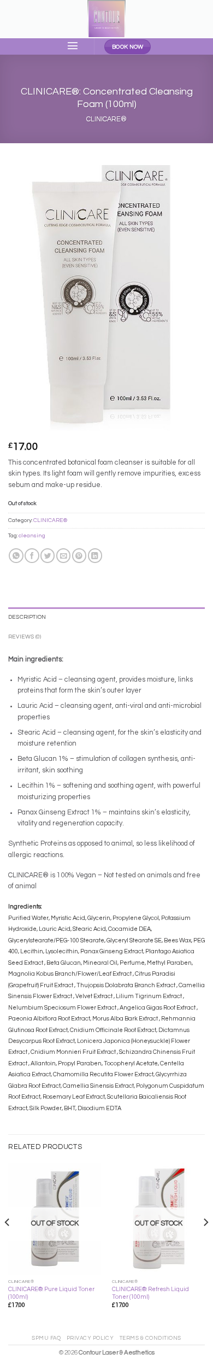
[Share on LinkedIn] (95, 555)
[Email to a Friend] (63, 555)
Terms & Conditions (150, 1338)
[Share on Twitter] (47, 555)
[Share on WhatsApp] (16, 555)
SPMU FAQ (46, 1338)
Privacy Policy (90, 1338)
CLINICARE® (106, 119)
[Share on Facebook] (32, 555)
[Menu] (73, 45)
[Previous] (7, 1244)
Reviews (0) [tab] (24, 637)
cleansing (32, 535)
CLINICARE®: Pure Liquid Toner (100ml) (51, 1293)
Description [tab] (27, 617)
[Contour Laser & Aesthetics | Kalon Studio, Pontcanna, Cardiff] (106, 19)
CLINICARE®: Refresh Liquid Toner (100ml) (150, 1293)
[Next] (205, 1244)
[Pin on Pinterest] (79, 555)
